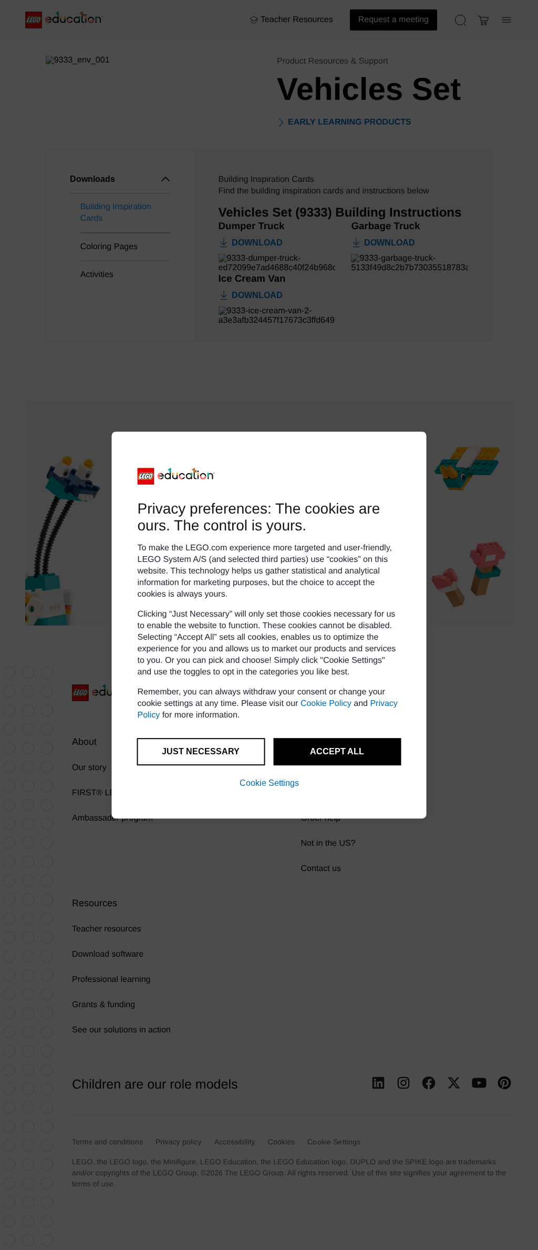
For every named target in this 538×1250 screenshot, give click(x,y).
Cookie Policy (326, 703)
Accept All (337, 751)
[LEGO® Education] (176, 476)
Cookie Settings (269, 782)
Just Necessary (201, 751)
